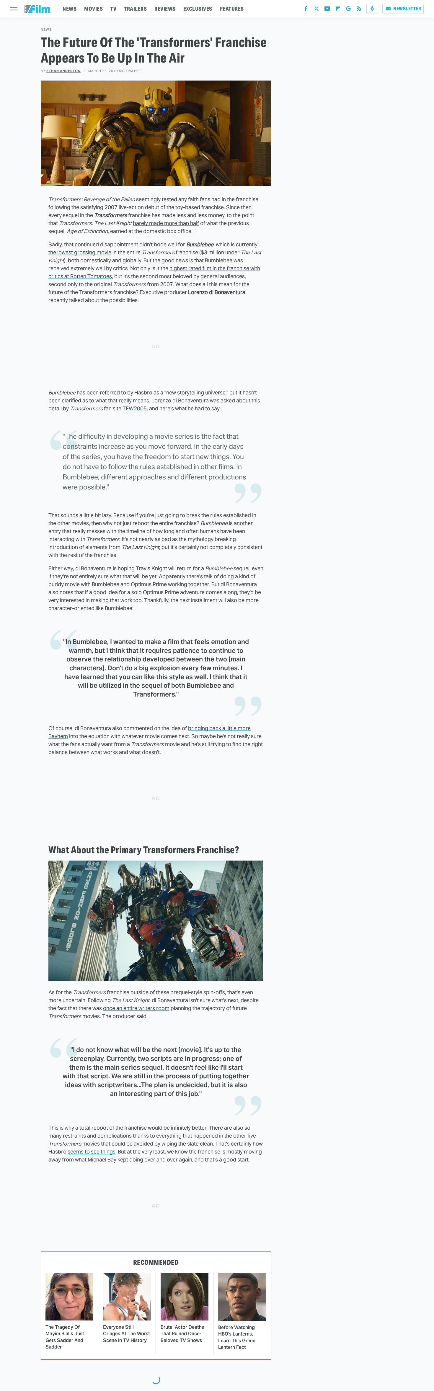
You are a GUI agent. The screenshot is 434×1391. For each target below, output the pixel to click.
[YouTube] (327, 10)
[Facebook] (306, 10)
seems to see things (91, 1151)
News (46, 30)
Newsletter (407, 9)
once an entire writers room (136, 1008)
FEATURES (232, 8)
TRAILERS (135, 8)
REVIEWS (165, 8)
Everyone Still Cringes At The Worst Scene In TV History (126, 1334)
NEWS (69, 8)
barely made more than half (166, 223)
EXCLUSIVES (197, 8)
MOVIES (93, 8)
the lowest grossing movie (79, 252)
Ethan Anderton (63, 71)
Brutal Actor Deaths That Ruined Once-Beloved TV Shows (182, 1334)
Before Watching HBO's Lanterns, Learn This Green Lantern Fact (236, 1337)
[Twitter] (316, 10)
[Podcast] (372, 9)
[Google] (348, 10)
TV (113, 8)
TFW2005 (135, 408)
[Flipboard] (338, 10)
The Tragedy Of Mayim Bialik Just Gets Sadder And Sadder (64, 1337)
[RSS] (359, 10)
